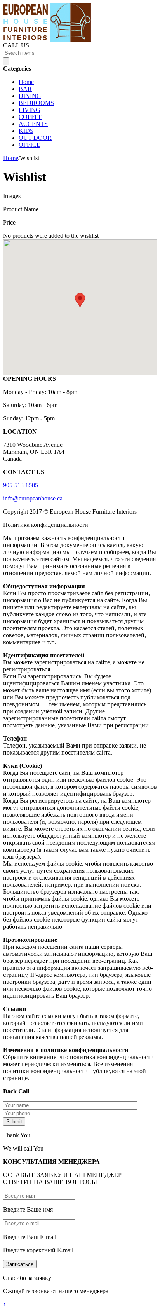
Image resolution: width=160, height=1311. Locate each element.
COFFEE (30, 116)
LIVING (29, 109)
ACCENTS (33, 123)
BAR (25, 88)
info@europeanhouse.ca (33, 498)
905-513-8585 (20, 485)
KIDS (26, 130)
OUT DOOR (35, 137)
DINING (30, 95)
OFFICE (29, 144)
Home (26, 81)
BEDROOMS (36, 102)
